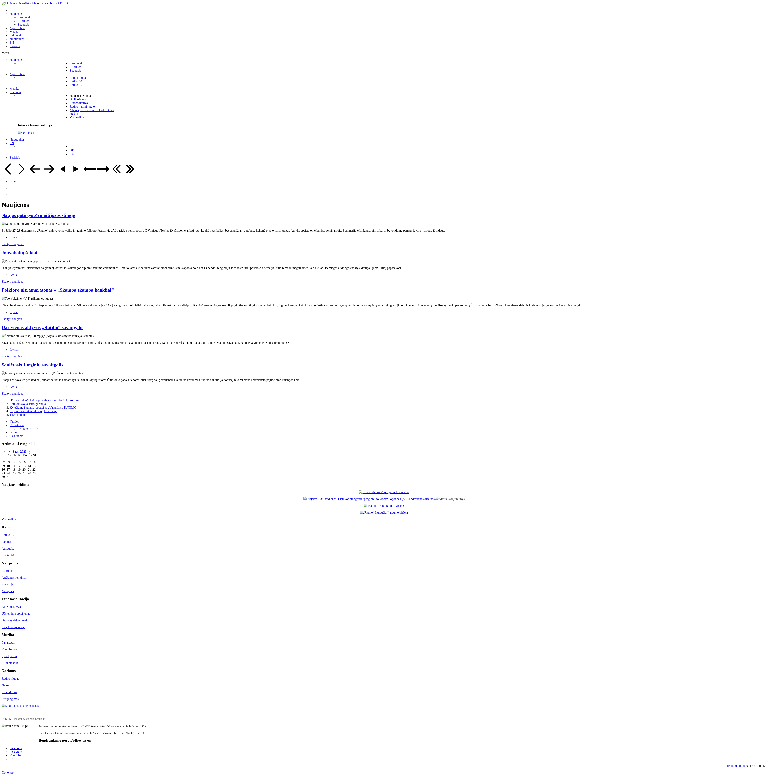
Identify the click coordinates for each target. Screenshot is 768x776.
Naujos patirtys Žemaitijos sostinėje (38, 215)
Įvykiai (14, 237)
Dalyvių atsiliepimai (14, 620)
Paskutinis (16, 436)
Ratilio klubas (10, 678)
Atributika (8, 548)
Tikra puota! (17, 414)
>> (33, 451)
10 (40, 428)
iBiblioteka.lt (10, 663)
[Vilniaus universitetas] (20, 705)
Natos (5, 685)
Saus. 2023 (20, 451)
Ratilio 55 (8, 535)
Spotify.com (9, 656)
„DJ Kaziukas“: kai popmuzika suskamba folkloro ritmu (45, 400)
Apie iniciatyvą (11, 606)
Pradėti (14, 421)
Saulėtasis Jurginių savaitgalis (32, 364)
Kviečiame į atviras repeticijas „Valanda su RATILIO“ (44, 407)
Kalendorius (9, 692)
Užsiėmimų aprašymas (16, 613)
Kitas (13, 432)
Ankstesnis (17, 425)
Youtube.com (10, 649)
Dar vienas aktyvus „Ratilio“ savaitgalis (42, 327)
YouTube (15, 755)
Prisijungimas (10, 699)
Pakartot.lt (8, 642)
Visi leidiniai (9, 519)
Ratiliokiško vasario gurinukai (28, 404)
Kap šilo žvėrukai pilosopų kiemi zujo (33, 411)
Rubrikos (7, 570)
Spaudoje (7, 584)
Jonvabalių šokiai (19, 252)
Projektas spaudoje (13, 627)
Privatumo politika (737, 765)
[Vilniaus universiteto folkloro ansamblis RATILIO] (35, 3)
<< (6, 451)
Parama (6, 541)
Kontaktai (8, 555)
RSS (12, 759)
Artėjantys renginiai (14, 577)
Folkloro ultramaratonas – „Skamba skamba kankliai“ (58, 290)
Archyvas (8, 591)
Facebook (16, 748)
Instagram (16, 751)
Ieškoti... (7, 718)
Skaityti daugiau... (13, 244)
